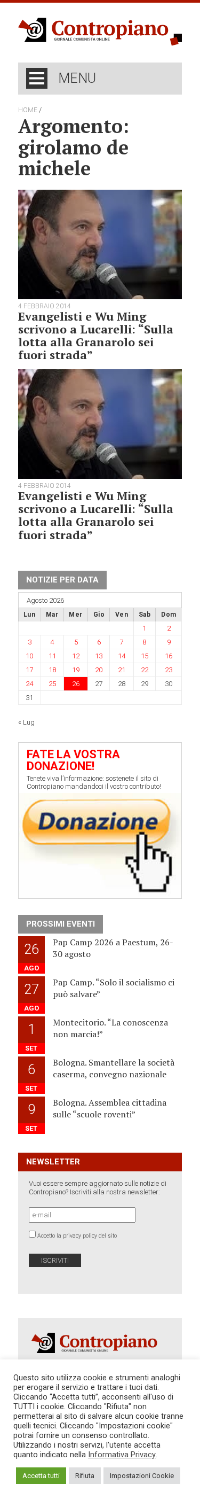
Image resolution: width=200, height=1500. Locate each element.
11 (52, 656)
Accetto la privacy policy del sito (77, 1235)
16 (168, 656)
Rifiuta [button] (84, 1476)
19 (75, 670)
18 (52, 670)
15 (144, 656)
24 (29, 684)
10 (29, 656)
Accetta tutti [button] (41, 1476)
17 (29, 670)
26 (75, 684)
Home (27, 110)
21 (121, 670)
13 (98, 656)
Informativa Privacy (122, 1454)
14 (121, 656)
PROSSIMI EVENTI (60, 924)
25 (52, 684)
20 (98, 670)
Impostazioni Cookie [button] (142, 1476)
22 (144, 670)
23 (168, 670)
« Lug (26, 722)
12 (75, 656)
